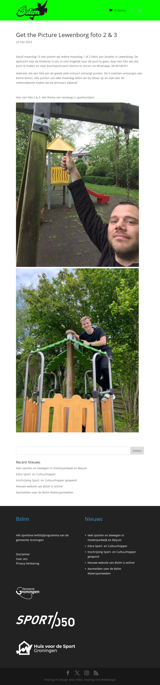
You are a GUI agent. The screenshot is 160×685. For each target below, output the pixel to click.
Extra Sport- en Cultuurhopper (36, 474)
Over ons (22, 559)
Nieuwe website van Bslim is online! (39, 486)
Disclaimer (23, 554)
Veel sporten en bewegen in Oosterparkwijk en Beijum (51, 468)
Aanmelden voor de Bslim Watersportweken (44, 492)
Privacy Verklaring (27, 563)
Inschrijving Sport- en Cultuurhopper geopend (46, 480)
